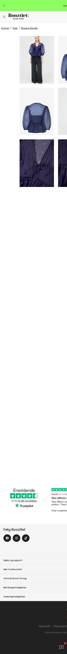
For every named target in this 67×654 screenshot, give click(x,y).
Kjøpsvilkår (44, 626)
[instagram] (16, 538)
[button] (37, 60)
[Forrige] (4, 5)
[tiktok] (26, 538)
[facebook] (7, 538)
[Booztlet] (18, 17)
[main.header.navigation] (4, 17)
